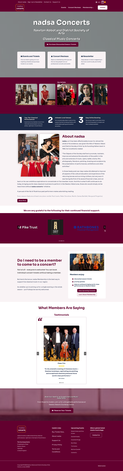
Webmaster (102, 466)
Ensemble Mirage (75, 439)
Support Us (56, 2)
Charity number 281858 (23, 467)
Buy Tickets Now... (58, 432)
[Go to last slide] (17, 94)
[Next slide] (106, 94)
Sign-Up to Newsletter (35, 2)
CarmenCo (74, 452)
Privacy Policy (57, 445)
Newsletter (88, 56)
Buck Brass (74, 443)
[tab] (57, 106)
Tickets (102, 7)
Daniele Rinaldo (75, 436)
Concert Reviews (74, 7)
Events (63, 7)
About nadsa (22, 2)
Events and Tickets (31, 56)
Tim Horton (74, 446)
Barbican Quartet (75, 449)
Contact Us (47, 2)
